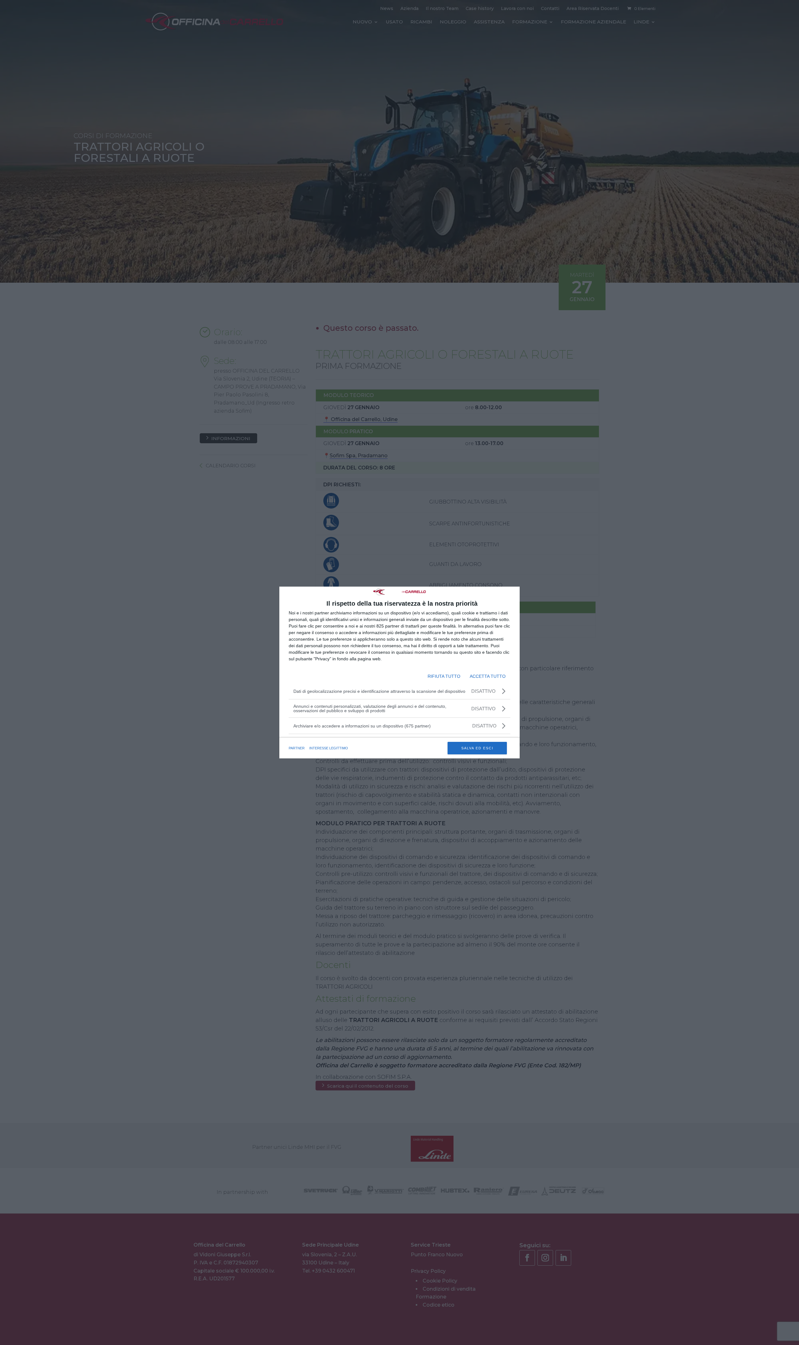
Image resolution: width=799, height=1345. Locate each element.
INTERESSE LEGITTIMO (328, 748)
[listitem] (399, 725)
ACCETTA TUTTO (488, 676)
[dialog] (399, 672)
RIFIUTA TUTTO (444, 676)
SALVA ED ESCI (477, 748)
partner (297, 748)
